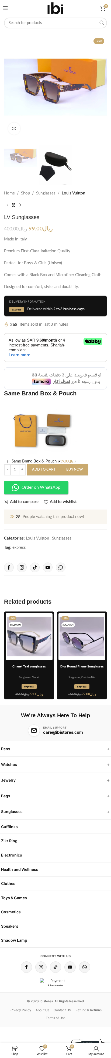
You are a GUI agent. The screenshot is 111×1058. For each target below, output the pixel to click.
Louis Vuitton (73, 193)
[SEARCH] (101, 23)
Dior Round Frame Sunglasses (82, 666)
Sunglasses (46, 193)
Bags (5, 796)
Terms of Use (55, 1018)
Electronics (11, 855)
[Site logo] (55, 8)
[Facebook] (9, 567)
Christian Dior (88, 677)
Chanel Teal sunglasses (29, 666)
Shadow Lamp (14, 940)
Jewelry (8, 780)
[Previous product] (7, 205)
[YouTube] (48, 567)
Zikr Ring (9, 840)
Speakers (9, 926)
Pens (5, 748)
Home (9, 193)
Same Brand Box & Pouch (43, 461)
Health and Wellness (19, 869)
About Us (42, 1010)
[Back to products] (14, 205)
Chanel (35, 677)
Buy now (74, 469)
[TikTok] (35, 567)
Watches (9, 764)
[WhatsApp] (60, 567)
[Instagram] (22, 567)
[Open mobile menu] (5, 8)
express (19, 547)
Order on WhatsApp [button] (41, 487)
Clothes (8, 883)
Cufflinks (9, 826)
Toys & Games (14, 897)
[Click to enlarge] (14, 129)
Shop (25, 193)
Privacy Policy (20, 1010)
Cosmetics (11, 912)
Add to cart (44, 469)
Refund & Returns (88, 1010)
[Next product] (20, 205)
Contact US (62, 1010)
